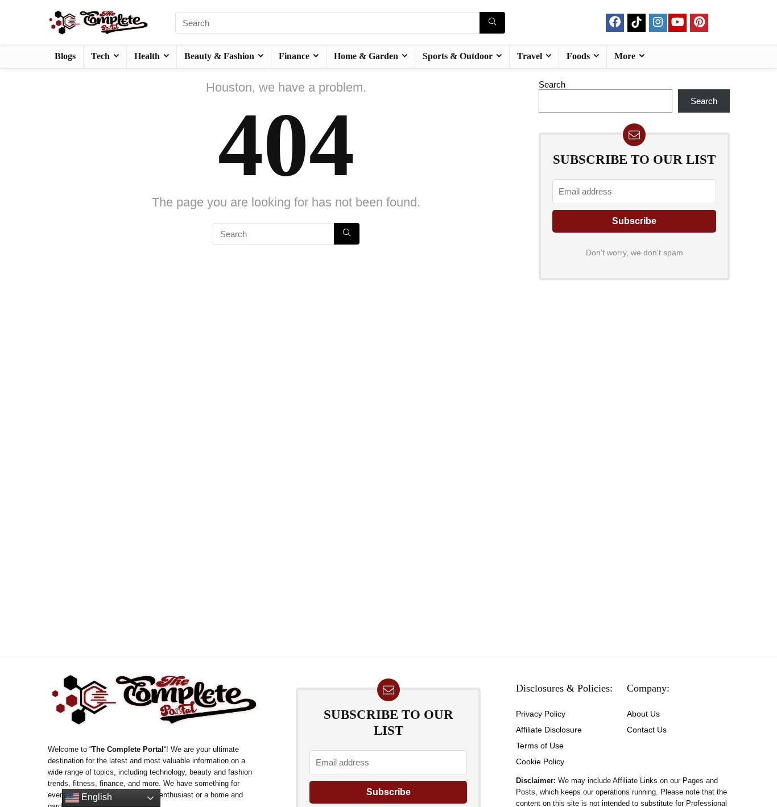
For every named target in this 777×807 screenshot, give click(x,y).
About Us (643, 713)
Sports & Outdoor (458, 56)
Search (552, 84)
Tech (100, 56)
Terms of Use (540, 745)
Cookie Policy (540, 761)
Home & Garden (366, 56)
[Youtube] (677, 23)
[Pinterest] (699, 23)
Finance (294, 56)
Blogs (65, 56)
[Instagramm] (658, 23)
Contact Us (647, 729)
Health (147, 56)
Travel (529, 56)
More (624, 56)
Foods (578, 56)
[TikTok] (636, 23)
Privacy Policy (540, 713)
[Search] (492, 23)
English (95, 797)
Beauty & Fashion (219, 56)
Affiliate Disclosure (549, 729)
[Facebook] (615, 23)
